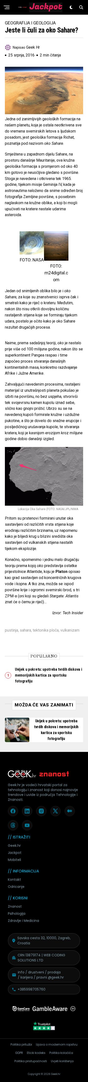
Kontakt (14, 879)
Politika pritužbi (21, 1044)
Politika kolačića (61, 1053)
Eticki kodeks (36, 1053)
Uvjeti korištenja (62, 1061)
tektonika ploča (46, 630)
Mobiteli (14, 859)
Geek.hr (14, 845)
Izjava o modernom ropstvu (56, 1044)
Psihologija (16, 913)
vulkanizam (69, 630)
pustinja (11, 630)
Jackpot (15, 852)
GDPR (19, 1053)
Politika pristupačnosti (30, 1061)
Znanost (15, 906)
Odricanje (16, 886)
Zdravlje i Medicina (23, 920)
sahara (25, 630)
